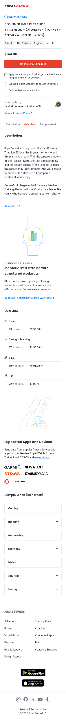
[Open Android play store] (33, 674)
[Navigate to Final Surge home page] (17, 6)
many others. (42, 457)
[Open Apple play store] (33, 683)
